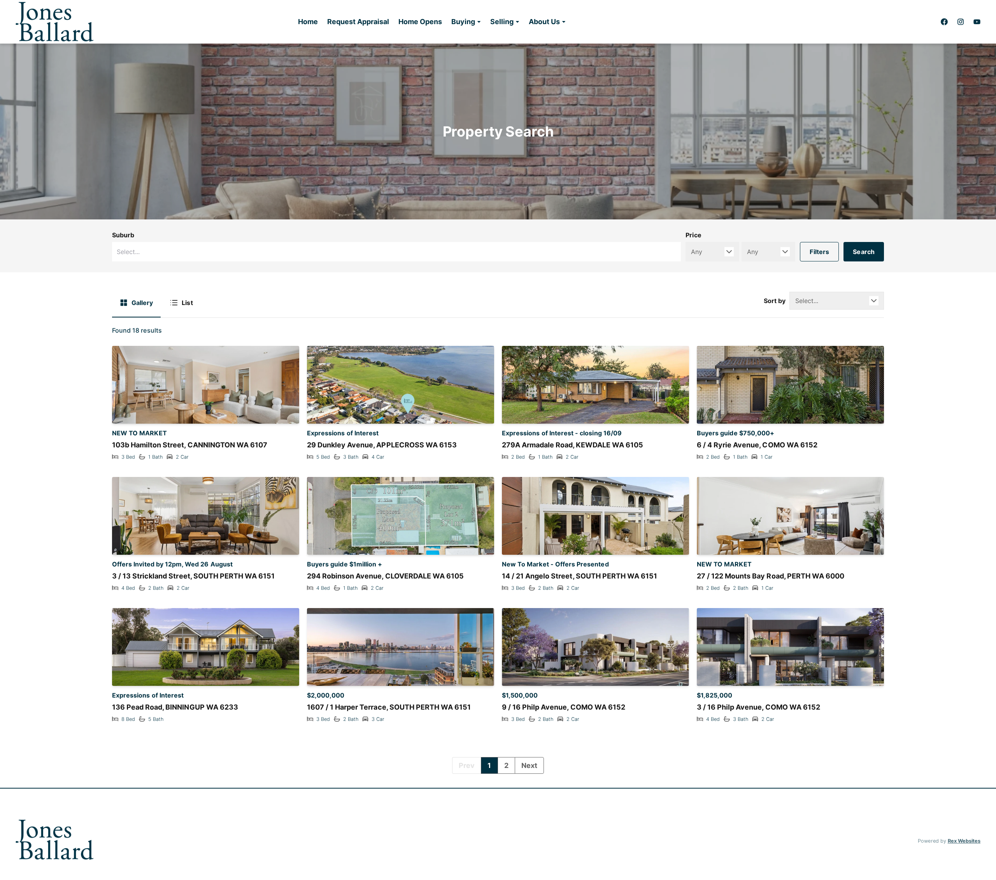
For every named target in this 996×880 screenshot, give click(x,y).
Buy (492, 873)
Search (864, 252)
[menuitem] (308, 22)
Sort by (775, 301)
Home (308, 22)
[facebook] (944, 21)
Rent (503, 873)
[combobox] (396, 251)
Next (529, 765)
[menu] (429, 22)
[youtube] (976, 21)
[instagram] (960, 21)
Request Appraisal (358, 22)
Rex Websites (964, 841)
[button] (466, 22)
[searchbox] (352, 251)
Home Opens (420, 22)
